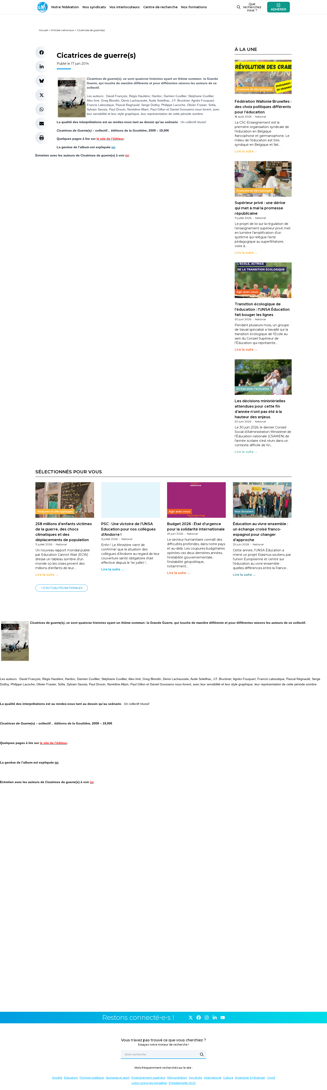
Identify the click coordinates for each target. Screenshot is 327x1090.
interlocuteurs (124, 7)
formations (194, 7)
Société (57, 1077)
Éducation (71, 1077)
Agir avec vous (247, 292)
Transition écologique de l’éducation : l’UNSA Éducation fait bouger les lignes (262, 309)
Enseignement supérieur (148, 1077)
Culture (228, 1077)
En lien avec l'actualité (252, 388)
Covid (271, 1077)
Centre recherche (160, 7)
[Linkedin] (214, 1017)
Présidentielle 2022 (182, 1083)
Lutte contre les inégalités (149, 1083)
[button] (41, 52)
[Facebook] (198, 1017)
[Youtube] (222, 1017)
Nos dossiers (244, 511)
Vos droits (195, 1077)
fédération (65, 7)
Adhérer (278, 9)
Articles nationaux (62, 30)
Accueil (43, 30)
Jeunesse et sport (118, 1077)
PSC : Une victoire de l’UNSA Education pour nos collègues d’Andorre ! (128, 529)
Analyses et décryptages (254, 89)
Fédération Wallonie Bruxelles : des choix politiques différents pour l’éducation (263, 106)
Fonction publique (92, 1077)
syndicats (94, 7)
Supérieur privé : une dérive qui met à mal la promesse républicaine (260, 208)
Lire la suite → (246, 151)
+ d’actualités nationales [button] (61, 588)
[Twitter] (190, 1017)
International (212, 1077)
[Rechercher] (201, 1054)
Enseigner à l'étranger (250, 1077)
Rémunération (177, 1077)
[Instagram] (206, 1017)
